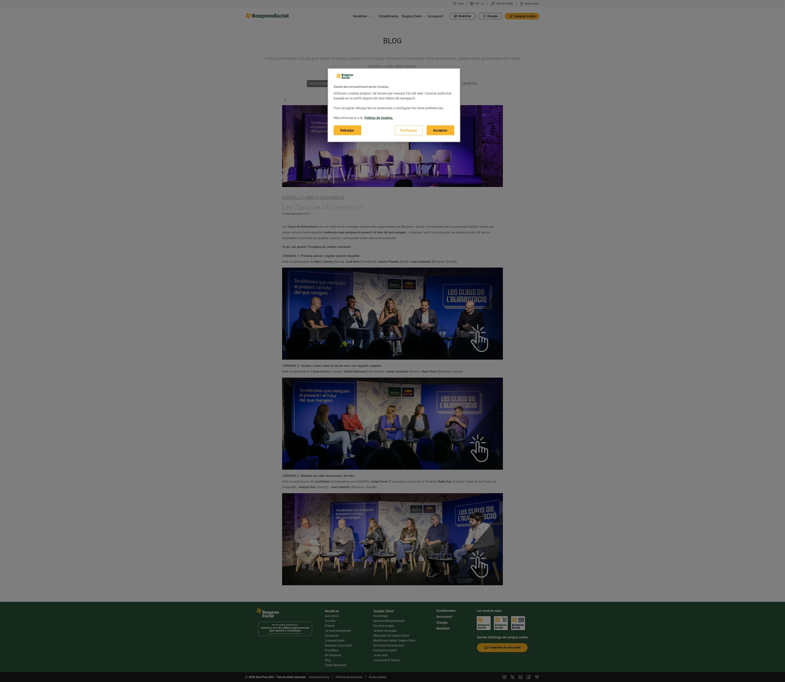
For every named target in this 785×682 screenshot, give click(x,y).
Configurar (409, 130)
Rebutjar (347, 130)
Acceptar (440, 130)
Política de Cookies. (378, 118)
